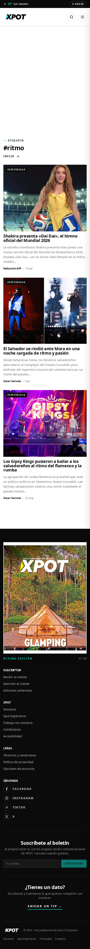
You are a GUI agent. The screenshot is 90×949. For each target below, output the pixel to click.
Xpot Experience (14, 716)
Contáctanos (12, 729)
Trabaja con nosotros (18, 723)
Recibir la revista (15, 677)
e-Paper (78, 3)
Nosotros (9, 709)
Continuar (73, 863)
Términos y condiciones (19, 755)
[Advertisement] (45, 80)
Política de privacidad (18, 762)
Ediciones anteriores (17, 690)
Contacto (60, 939)
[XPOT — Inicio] (15, 16)
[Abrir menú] (82, 17)
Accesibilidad (12, 736)
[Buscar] (71, 17)
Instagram (23, 798)
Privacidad (46, 939)
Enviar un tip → (45, 906)
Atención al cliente (16, 684)
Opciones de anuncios (19, 769)
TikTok (19, 807)
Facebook (22, 789)
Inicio (8, 156)
